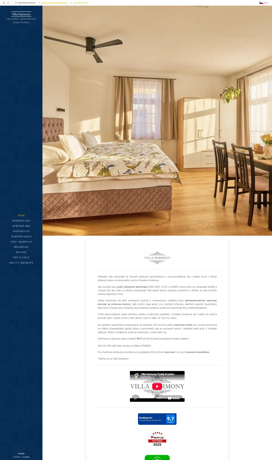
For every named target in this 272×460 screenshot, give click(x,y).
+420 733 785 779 (80, 2)
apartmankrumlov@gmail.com (54, 2)
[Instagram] (8, 2)
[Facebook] (4, 2)
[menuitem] (21, 215)
